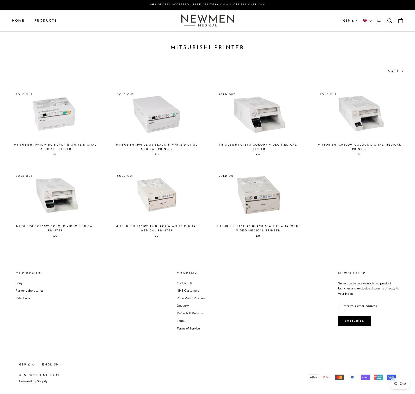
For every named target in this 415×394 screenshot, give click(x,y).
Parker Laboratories (29, 290)
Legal (181, 321)
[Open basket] (400, 20)
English (50, 364)
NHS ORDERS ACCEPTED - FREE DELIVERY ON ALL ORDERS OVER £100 (207, 4)
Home (18, 20)
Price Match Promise (191, 298)
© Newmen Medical (39, 375)
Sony (19, 283)
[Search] (389, 20)
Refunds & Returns (190, 313)
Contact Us (184, 283)
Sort (394, 71)
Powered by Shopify (33, 381)
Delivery (183, 306)
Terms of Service (188, 328)
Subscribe (354, 321)
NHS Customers (188, 290)
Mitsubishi (23, 298)
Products (45, 20)
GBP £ (348, 20)
